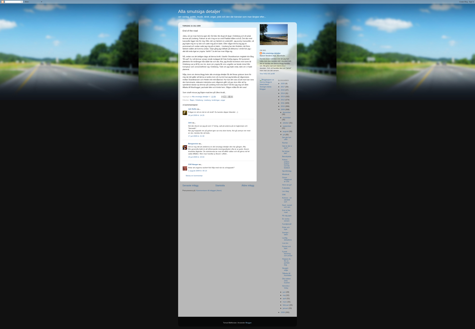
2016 (283, 90)
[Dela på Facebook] (229, 96)
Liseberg (207, 100)
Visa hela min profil (267, 74)
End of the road (286, 211)
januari (286, 308)
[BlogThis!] (225, 96)
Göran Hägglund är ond (287, 179)
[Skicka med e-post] (222, 96)
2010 (283, 106)
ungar (223, 100)
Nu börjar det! (285, 152)
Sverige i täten (285, 233)
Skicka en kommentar (194, 176)
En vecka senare (285, 220)
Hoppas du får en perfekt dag (286, 262)
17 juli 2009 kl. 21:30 (196, 136)
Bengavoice (193, 144)
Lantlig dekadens (287, 239)
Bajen (192, 100)
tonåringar (216, 100)
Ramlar (285, 143)
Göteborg (199, 100)
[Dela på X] (227, 96)
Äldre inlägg (248, 185)
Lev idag (285, 191)
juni (284, 292)
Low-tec (285, 243)
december (287, 112)
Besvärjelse (286, 156)
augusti (286, 131)
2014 (283, 93)
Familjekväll (286, 224)
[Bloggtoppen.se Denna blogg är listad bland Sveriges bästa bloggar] (267, 89)
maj (284, 295)
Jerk (190, 123)
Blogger (248, 323)
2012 (283, 100)
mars (285, 302)
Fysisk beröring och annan (287, 254)
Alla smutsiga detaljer (199, 11)
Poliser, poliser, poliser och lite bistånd (286, 164)
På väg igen (286, 216)
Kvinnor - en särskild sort (287, 200)
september (287, 126)
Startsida (220, 185)
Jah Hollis (192, 109)
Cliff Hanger (193, 164)
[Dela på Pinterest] (232, 96)
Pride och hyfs (286, 228)
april (285, 298)
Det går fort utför (286, 138)
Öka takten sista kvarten (286, 281)
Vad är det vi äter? (287, 147)
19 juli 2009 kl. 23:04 (196, 157)
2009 (283, 109)
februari (286, 305)
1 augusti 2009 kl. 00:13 (197, 171)
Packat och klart (286, 247)
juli (284, 135)
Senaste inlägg (190, 185)
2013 (283, 96)
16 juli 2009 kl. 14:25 (196, 115)
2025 (283, 83)
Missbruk (285, 174)
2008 (283, 312)
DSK (284, 195)
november (287, 118)
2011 (283, 103)
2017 (283, 87)
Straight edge (285, 269)
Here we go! (287, 185)
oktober (286, 123)
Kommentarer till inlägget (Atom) (209, 190)
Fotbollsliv (286, 188)
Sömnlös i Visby (286, 287)
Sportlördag (286, 171)
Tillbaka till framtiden (286, 274)
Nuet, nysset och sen (287, 206)
